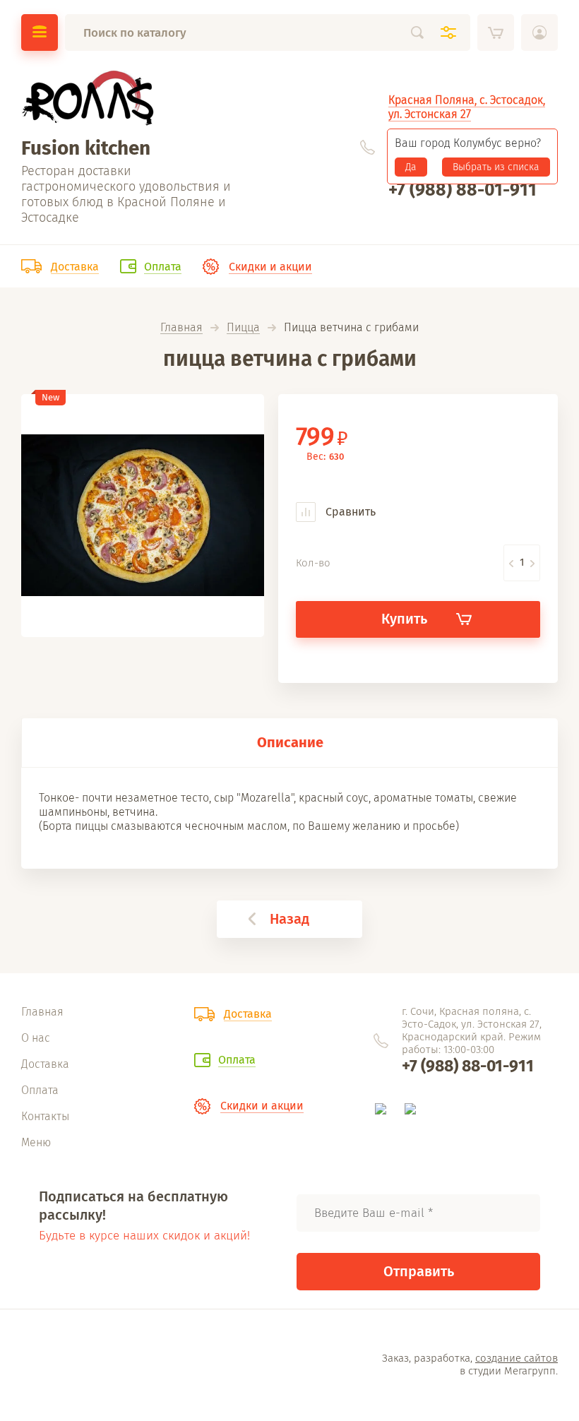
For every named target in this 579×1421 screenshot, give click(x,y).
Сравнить (349, 511)
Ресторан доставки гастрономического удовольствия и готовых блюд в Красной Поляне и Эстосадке (126, 194)
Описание (290, 742)
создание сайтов (516, 1358)
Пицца (243, 328)
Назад (289, 918)
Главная (181, 328)
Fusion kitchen (85, 148)
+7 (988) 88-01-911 (462, 190)
